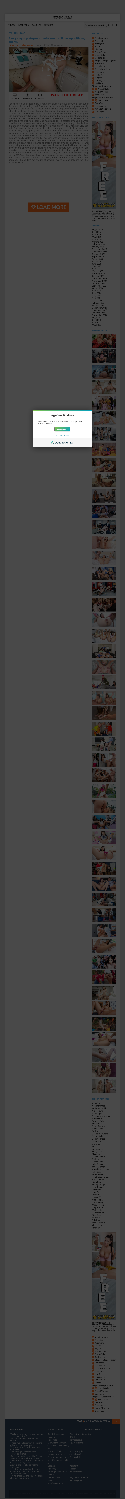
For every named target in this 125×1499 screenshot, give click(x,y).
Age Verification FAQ (62, 435)
